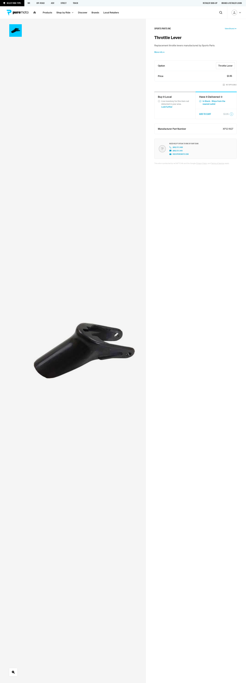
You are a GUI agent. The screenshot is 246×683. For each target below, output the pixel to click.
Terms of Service (217, 163)
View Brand (229, 29)
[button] (221, 97)
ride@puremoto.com (181, 154)
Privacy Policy (201, 163)
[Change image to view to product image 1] (15, 30)
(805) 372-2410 (178, 151)
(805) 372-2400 (178, 147)
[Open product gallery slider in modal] (13, 672)
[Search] (221, 13)
